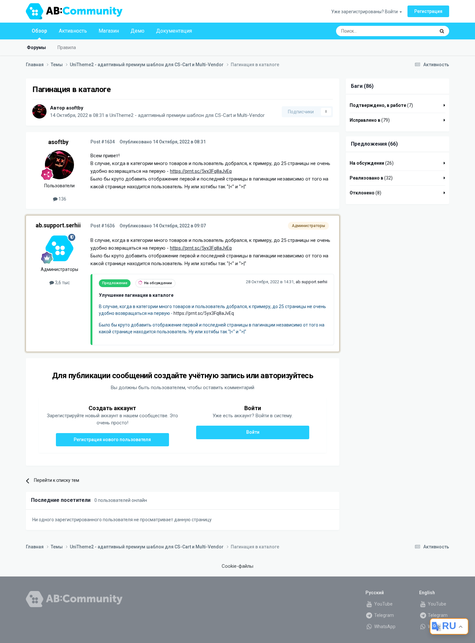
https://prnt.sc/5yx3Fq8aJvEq (201, 171)
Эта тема (417, 31)
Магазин (109, 31)
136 (62, 199)
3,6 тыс (62, 282)
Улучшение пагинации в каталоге (136, 295)
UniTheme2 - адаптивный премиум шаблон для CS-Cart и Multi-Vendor (187, 115)
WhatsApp (384, 626)
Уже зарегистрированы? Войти (365, 11)
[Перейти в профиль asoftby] (39, 111)
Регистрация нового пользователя (112, 439)
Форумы (36, 47)
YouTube (383, 604)
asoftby (74, 108)
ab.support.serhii (58, 225)
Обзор (39, 31)
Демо (137, 31)
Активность (73, 31)
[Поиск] (442, 31)
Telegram (383, 615)
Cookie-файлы (237, 566)
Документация (174, 31)
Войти (252, 432)
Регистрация (428, 11)
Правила (67, 47)
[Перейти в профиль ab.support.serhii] (59, 248)
